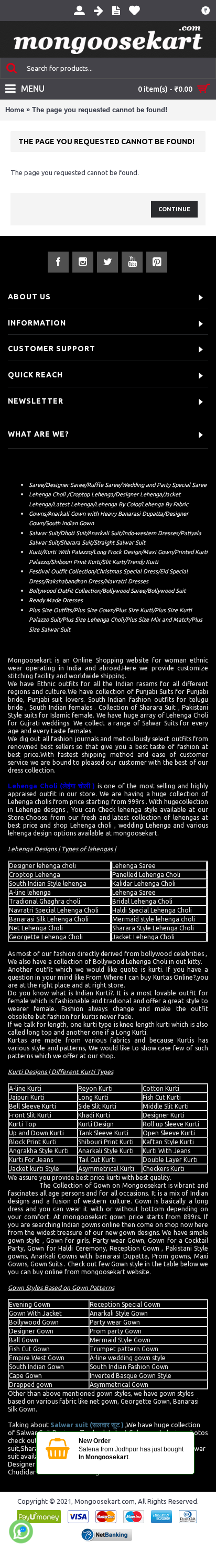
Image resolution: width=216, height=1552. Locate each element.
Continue (174, 209)
